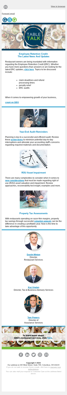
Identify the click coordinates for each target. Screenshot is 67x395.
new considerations (14, 180)
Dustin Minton (33, 254)
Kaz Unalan (33, 287)
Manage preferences (33, 388)
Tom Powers (33, 317)
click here (29, 69)
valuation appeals (42, 221)
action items (17, 139)
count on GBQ (12, 102)
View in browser (58, 6)
